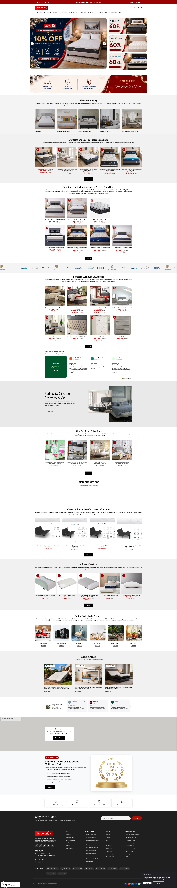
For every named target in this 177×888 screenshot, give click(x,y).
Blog (107, 840)
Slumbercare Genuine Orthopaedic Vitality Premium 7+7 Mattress (100, 248)
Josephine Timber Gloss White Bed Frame (54, 462)
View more (43, 645)
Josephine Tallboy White (99, 337)
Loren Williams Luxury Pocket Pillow (131, 595)
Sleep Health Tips (90, 861)
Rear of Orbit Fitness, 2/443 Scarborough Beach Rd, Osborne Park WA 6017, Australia (46, 855)
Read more (85, 372)
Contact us (108, 837)
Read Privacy (160, 879)
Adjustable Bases (70, 837)
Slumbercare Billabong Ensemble (45, 169)
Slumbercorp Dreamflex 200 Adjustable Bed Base (47, 545)
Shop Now (50, 411)
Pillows (68, 845)
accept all (147, 883)
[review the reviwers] (84, 701)
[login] (134, 7)
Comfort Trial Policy (130, 848)
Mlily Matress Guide (91, 837)
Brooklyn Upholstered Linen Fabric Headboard (100, 308)
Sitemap (128, 854)
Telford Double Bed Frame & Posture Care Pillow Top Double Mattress (67, 170)
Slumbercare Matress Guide (92, 840)
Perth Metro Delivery (131, 840)
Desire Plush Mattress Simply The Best (55, 247)
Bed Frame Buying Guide (92, 847)
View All (88, 258)
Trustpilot (108, 845)
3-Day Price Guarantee (131, 837)
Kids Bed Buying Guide (91, 856)
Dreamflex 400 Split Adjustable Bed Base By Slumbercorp (75, 545)
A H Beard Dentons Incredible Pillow (110, 595)
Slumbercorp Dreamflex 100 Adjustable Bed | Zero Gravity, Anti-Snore (129, 545)
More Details (47, 691)
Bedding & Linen (70, 843)
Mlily (124, 190)
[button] (130, 7)
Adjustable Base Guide (91, 850)
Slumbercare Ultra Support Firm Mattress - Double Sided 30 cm (77, 248)
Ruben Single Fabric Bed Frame (122, 462)
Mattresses (38, 131)
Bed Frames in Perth (105, 131)
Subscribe (136, 818)
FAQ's (127, 856)
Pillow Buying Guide (91, 853)
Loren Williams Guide (91, 834)
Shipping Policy (129, 851)
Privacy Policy (109, 854)
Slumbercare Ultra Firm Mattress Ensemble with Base (131, 170)
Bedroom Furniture (70, 840)
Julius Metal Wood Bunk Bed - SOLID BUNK (77, 462)
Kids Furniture (69, 848)
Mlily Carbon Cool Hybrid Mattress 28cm (77, 219)
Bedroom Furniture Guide (92, 858)
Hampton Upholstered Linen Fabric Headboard (77, 308)
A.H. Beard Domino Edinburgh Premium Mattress (122, 248)
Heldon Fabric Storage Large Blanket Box (54, 307)
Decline (158, 883)
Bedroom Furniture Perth (63, 131)
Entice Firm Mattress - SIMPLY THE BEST (55, 219)
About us (108, 834)
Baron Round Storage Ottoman (55, 337)
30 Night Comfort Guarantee (132, 834)
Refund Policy (109, 851)
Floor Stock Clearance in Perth (130, 131)
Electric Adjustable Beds (84, 131)
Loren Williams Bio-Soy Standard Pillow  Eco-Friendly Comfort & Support (88, 596)
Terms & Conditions (110, 856)
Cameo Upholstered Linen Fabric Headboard (77, 337)
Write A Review (109, 843)
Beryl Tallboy (122, 337)
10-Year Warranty (130, 843)
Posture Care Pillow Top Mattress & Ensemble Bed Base (88, 170)
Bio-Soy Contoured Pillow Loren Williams (45, 595)
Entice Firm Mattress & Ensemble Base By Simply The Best (110, 170)
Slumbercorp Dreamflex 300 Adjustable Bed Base (102, 545)
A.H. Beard (118, 190)
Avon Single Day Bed (100, 462)
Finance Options (130, 845)
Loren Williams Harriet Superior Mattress (99, 219)
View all (88, 179)
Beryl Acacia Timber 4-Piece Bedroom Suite (122, 307)
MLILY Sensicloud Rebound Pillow (67, 595)
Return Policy (109, 848)
